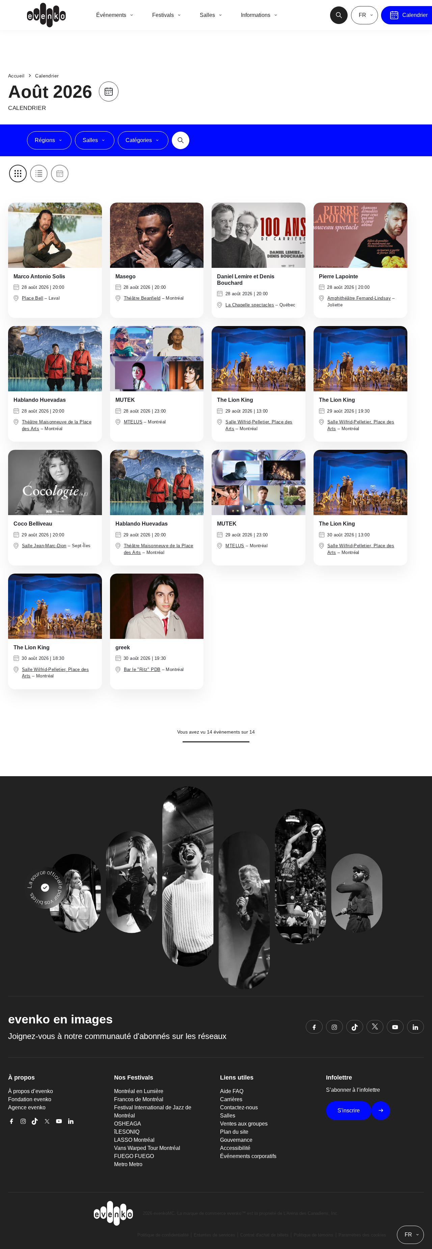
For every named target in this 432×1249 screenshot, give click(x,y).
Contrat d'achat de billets (264, 1235)
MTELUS (133, 421)
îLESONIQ (126, 1132)
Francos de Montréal (138, 1099)
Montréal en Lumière (138, 1091)
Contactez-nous (239, 1107)
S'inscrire (349, 1110)
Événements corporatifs (248, 1156)
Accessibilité (235, 1148)
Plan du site (234, 1132)
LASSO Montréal (134, 1140)
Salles (227, 1115)
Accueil (16, 75)
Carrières (231, 1099)
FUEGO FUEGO (134, 1156)
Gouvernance (236, 1140)
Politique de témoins (313, 1235)
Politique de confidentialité (163, 1235)
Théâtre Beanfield (142, 298)
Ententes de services (214, 1235)
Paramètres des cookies (362, 1235)
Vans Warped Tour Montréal (147, 1148)
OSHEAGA (127, 1124)
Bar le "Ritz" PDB (142, 669)
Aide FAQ (231, 1091)
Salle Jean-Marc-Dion (44, 545)
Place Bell (32, 298)
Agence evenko (27, 1107)
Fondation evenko (29, 1099)
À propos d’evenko (30, 1091)
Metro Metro (128, 1164)
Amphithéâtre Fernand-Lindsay (359, 298)
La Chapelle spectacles (249, 304)
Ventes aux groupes (244, 1124)
